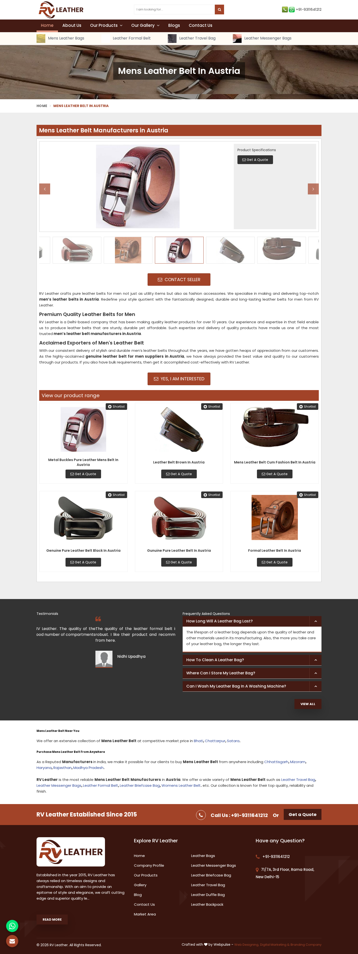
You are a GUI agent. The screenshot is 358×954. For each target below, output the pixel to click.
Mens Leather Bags (65, 38)
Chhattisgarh (276, 761)
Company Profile (149, 865)
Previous (44, 188)
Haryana (44, 767)
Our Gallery (143, 25)
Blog (138, 894)
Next (313, 188)
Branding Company (306, 944)
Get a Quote (303, 814)
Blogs (174, 25)
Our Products (104, 25)
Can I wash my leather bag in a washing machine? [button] (236, 686)
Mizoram (297, 761)
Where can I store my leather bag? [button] (220, 673)
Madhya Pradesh (88, 767)
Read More (52, 919)
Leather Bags (203, 855)
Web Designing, (246, 944)
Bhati (198, 740)
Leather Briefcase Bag (140, 785)
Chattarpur (215, 740)
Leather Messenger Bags (267, 38)
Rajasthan (62, 767)
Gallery (140, 884)
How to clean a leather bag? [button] (215, 660)
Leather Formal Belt (131, 38)
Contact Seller (181, 279)
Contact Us (200, 25)
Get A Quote (85, 474)
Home (47, 25)
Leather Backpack (207, 904)
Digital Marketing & (275, 944)
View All (308, 704)
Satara (233, 740)
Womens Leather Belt (181, 785)
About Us (71, 25)
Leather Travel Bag (197, 38)
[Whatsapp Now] (12, 926)
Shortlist (119, 406)
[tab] (252, 621)
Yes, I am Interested (182, 379)
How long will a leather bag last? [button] (219, 621)
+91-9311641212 (308, 9)
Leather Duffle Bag (208, 894)
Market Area (145, 914)
